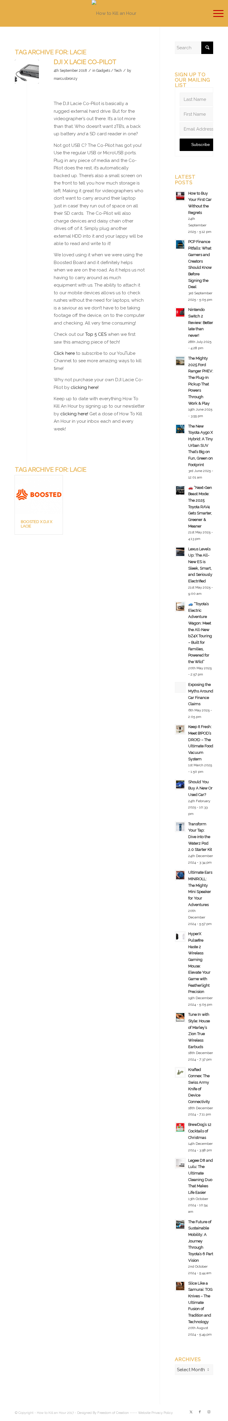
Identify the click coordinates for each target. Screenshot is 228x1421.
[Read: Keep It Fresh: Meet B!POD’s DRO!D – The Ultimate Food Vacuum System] (180, 729)
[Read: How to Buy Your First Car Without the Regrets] (180, 196)
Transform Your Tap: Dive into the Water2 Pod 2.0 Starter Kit (200, 837)
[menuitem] (215, 13)
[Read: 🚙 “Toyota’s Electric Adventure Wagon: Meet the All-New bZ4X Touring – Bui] (180, 606)
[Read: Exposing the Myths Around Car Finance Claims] (180, 687)
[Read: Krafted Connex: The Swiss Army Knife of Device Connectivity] (180, 1072)
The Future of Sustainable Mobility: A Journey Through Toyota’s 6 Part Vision (200, 1241)
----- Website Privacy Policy (151, 1413)
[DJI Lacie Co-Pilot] (27, 72)
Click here (64, 353)
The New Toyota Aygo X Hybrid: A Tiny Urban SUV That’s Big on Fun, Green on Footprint (200, 445)
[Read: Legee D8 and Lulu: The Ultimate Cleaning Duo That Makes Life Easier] (180, 1163)
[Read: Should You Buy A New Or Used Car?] (180, 784)
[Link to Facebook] (199, 1412)
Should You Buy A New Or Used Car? (200, 788)
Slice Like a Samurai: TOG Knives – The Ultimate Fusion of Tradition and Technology (200, 1302)
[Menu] (215, 13)
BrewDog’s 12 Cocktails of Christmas (199, 1130)
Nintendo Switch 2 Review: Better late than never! (200, 322)
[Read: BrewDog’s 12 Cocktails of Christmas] (180, 1127)
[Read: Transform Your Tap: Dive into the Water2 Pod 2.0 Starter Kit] (180, 826)
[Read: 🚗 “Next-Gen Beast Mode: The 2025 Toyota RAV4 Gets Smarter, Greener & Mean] (180, 490)
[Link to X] (190, 1412)
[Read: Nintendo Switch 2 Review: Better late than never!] (180, 312)
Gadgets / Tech (109, 71)
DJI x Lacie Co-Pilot (85, 62)
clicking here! (85, 387)
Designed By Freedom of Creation (103, 1413)
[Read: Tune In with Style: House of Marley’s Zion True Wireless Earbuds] (180, 1017)
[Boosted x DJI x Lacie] (39, 494)
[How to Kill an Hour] (113, 13)
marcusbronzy (65, 79)
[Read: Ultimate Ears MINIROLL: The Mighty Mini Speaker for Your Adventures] (180, 875)
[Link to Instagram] (208, 1412)
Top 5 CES (96, 334)
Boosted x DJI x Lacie (36, 523)
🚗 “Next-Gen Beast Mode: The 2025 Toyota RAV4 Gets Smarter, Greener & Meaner (200, 506)
